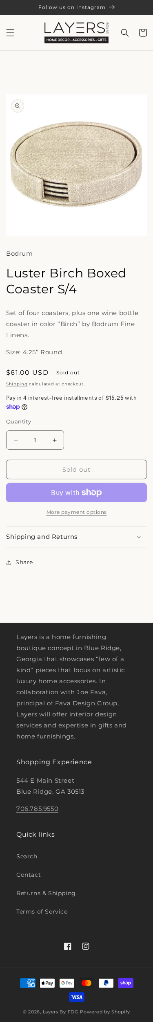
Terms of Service (42, 911)
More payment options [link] (77, 512)
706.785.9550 (37, 809)
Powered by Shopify (105, 1012)
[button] (10, 33)
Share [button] (24, 562)
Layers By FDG (61, 1012)
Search (27, 856)
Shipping (17, 384)
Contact (28, 874)
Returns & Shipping (46, 893)
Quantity (18, 421)
